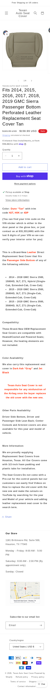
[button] (6, 13)
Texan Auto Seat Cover (23, 673)
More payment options (25, 184)
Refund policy (22, 677)
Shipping (6, 135)
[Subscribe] (40, 625)
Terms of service (18, 682)
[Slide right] (31, 81)
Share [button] (8, 517)
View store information (18, 200)
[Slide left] (18, 81)
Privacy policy (37, 677)
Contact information (26, 686)
